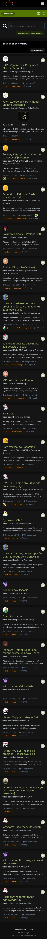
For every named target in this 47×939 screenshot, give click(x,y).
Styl (30, 930)
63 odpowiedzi (31, 598)
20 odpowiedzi (30, 325)
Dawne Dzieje (28, 620)
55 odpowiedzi (30, 535)
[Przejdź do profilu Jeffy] (5, 374)
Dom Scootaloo (12, 616)
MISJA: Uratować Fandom (19, 380)
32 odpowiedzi (30, 395)
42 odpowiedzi (31, 428)
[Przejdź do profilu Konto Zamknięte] (5, 261)
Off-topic (24, 383)
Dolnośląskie (27, 71)
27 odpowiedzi (31, 249)
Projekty (24, 237)
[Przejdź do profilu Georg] (5, 228)
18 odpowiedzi (30, 668)
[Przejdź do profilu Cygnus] (5, 59)
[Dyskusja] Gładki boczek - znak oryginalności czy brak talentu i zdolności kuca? (22, 306)
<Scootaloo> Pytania (15, 590)
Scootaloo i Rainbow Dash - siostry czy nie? (20, 196)
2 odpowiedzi (30, 362)
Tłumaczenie (19, 930)
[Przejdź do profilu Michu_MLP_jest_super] (5, 337)
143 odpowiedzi (28, 175)
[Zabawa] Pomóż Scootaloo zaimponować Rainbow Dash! (21, 651)
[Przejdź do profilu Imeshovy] (5, 297)
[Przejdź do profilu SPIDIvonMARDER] (5, 148)
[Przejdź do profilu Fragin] (5, 711)
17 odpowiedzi (31, 501)
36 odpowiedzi (28, 631)
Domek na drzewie (32, 313)
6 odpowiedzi (30, 808)
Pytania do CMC (12, 520)
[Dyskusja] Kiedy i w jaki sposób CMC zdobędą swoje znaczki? (22, 555)
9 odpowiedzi (26, 215)
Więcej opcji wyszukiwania (31, 33)
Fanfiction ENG (25, 797)
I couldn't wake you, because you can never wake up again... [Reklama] (23, 790)
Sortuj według (37, 50)
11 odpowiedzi (27, 732)
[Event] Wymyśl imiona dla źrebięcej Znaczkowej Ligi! (19, 752)
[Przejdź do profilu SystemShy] (5, 514)
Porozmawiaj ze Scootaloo (19, 446)
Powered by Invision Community (23, 935)
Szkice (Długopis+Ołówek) (19, 267)
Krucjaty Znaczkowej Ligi (32, 489)
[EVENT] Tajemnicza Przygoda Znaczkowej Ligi (21, 484)
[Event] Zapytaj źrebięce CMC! (22, 717)
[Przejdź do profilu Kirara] (5, 584)
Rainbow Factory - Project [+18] (22, 234)
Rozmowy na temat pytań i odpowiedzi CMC (19, 898)
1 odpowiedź (29, 83)
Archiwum (39, 350)
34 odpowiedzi (27, 769)
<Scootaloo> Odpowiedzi (18, 686)
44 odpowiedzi (31, 699)
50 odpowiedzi (31, 842)
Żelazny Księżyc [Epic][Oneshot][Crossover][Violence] (23, 156)
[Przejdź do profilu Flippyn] (5, 610)
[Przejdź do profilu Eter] (5, 781)
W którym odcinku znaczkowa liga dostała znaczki (21, 345)
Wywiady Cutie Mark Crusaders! (22, 827)
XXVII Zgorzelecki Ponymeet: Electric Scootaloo (21, 67)
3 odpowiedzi (30, 285)
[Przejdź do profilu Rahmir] (5, 407)
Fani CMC (9, 413)
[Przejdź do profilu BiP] (5, 643)
